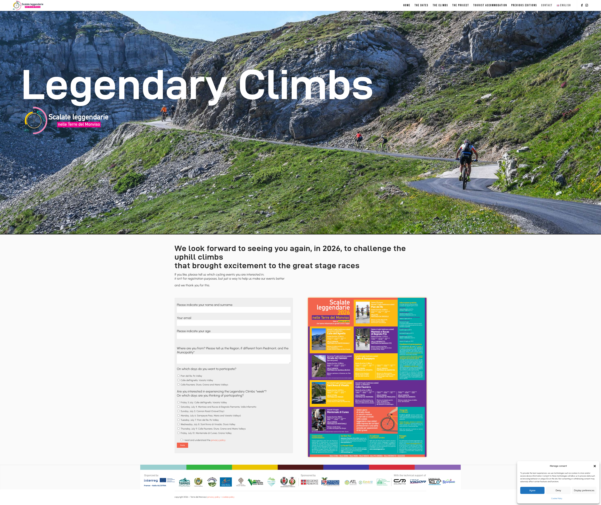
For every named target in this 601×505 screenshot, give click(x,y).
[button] (594, 466)
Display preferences (584, 490)
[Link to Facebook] (582, 5)
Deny (558, 490)
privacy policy (218, 440)
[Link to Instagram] (586, 5)
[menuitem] (406, 5)
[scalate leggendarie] (28, 5)
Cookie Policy (556, 498)
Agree (532, 490)
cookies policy (228, 497)
